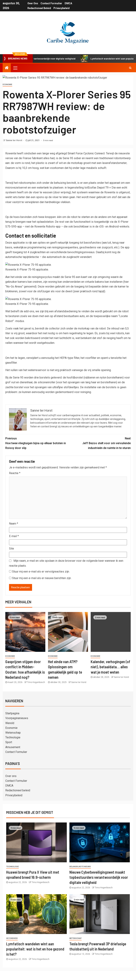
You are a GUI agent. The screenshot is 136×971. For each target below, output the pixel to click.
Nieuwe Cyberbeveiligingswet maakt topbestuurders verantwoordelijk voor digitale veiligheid (98, 877)
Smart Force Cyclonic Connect (86, 153)
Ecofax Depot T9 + (99, 187)
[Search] (130, 67)
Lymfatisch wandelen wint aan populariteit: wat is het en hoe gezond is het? (35, 948)
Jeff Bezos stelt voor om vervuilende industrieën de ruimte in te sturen (106, 443)
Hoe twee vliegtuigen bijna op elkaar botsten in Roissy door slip (35, 443)
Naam (13, 523)
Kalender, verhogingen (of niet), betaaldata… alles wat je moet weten (110, 666)
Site (11, 548)
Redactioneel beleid (39, 8)
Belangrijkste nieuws (80, 867)
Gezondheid (12, 938)
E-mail (14, 536)
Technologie (12, 737)
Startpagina (12, 713)
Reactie (14, 473)
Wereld (9, 723)
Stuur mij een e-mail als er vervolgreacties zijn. (41, 571)
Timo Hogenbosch (36, 682)
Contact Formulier (51, 3)
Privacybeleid (61, 8)
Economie (7, 85)
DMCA (68, 3)
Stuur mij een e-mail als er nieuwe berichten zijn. (41, 578)
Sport (8, 742)
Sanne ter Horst (14, 140)
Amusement (12, 747)
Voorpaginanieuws (16, 718)
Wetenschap (13, 732)
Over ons (32, 3)
